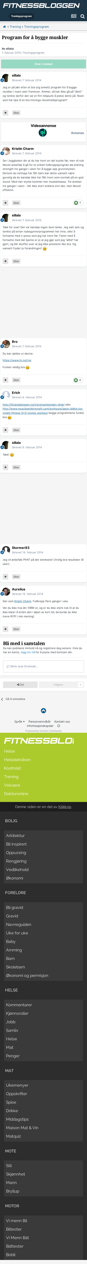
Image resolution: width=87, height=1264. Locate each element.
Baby (11, 941)
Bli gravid (14, 907)
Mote (10, 1151)
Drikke (12, 1110)
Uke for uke (17, 933)
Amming (14, 950)
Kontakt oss (62, 721)
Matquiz (13, 1136)
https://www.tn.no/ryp (17, 360)
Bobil (10, 1254)
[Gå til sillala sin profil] (6, 78)
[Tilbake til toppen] (43, 710)
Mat (9, 1047)
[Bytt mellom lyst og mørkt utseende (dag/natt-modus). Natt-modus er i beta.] (58, 725)
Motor (12, 1205)
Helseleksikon (17, 759)
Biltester (14, 1229)
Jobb (10, 1021)
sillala (10, 48)
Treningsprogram (33, 52)
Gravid (12, 916)
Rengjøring (16, 861)
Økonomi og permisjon (27, 975)
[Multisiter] (5, 113)
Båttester (14, 1246)
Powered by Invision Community (43, 730)
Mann (11, 1182)
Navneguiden (18, 924)
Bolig (11, 820)
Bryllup (12, 1191)
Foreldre (15, 892)
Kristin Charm (23, 149)
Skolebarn (15, 967)
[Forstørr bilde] (45, 248)
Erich (16, 393)
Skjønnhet (15, 1174)
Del (21, 684)
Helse (9, 751)
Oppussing (16, 852)
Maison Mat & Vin (22, 1127)
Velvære (12, 785)
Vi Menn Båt (17, 1237)
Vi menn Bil (16, 1220)
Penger (13, 1055)
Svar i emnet (44, 64)
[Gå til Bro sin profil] (6, 344)
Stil (9, 1165)
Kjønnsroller (17, 1013)
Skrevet (26, 80)
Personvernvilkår (40, 721)
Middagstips (17, 1119)
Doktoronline (16, 793)
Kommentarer (19, 1004)
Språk (18, 721)
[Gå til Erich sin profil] (6, 395)
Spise (11, 1102)
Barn (10, 958)
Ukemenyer (17, 1085)
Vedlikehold (17, 869)
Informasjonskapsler (40, 725)
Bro (15, 342)
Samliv (12, 1030)
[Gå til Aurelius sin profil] (6, 592)
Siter (16, 112)
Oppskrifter (16, 1093)
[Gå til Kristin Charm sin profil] (6, 151)
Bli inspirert (16, 844)
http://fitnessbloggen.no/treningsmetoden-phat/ (34, 404)
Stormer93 (21, 548)
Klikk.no (64, 807)
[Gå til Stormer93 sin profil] (6, 550)
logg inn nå (28, 652)
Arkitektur (15, 835)
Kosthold (12, 768)
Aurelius (18, 589)
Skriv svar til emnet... (24, 666)
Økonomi (14, 878)
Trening (11, 776)
